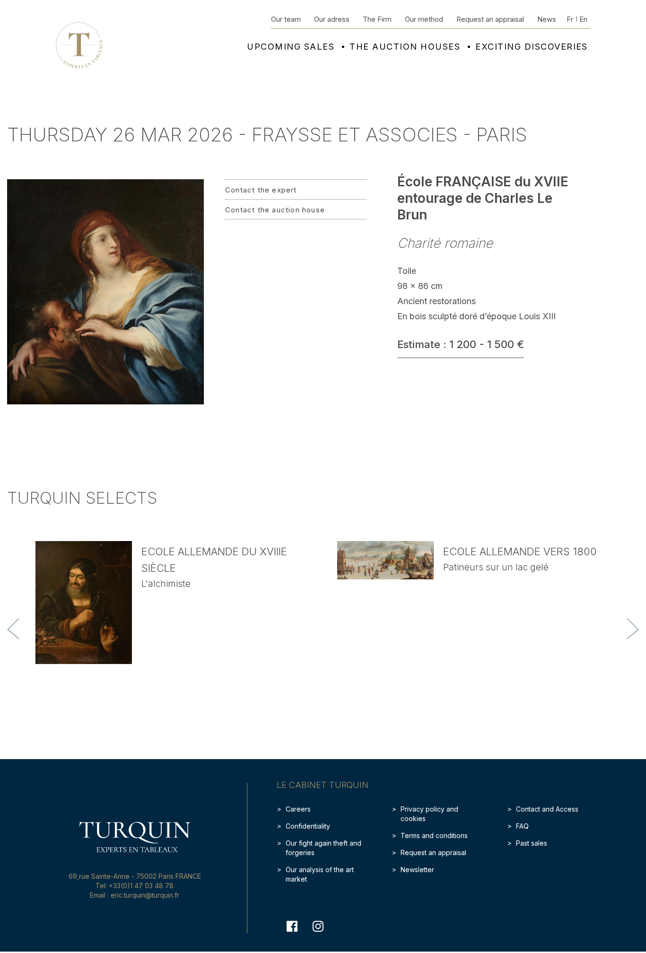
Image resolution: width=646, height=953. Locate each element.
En (583, 19)
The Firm (377, 19)
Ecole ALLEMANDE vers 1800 (520, 551)
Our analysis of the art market (320, 874)
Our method (424, 19)
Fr (570, 19)
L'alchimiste (166, 583)
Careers (298, 809)
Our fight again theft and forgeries (323, 848)
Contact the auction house (275, 209)
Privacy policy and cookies (429, 813)
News (546, 19)
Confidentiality (308, 826)
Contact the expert (261, 189)
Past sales (531, 843)
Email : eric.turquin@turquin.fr (134, 895)
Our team (286, 19)
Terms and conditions (434, 835)
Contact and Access (547, 809)
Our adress (331, 19)
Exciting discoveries (531, 47)
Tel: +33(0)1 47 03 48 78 (135, 886)
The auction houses (404, 47)
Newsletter (417, 870)
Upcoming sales (290, 47)
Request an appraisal (490, 19)
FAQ (522, 826)
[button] (13, 628)
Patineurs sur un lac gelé (496, 567)
